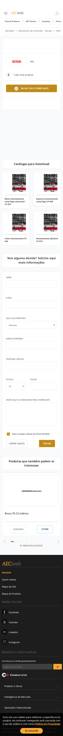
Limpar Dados (17, 443)
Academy (46, 21)
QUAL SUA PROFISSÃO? (16, 318)
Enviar (47, 443)
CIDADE (33, 379)
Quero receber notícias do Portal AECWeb (30, 434)
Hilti (58, 30)
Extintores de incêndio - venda (35, 30)
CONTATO (18, 529)
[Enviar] (57, 666)
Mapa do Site (9, 586)
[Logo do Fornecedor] (16, 61)
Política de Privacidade (47, 723)
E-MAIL (9, 297)
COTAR (44, 529)
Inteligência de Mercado (17, 696)
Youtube (13, 622)
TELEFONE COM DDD (15, 359)
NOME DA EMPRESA (14, 338)
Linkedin (13, 632)
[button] (4, 541)
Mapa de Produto (11, 593)
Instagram (14, 642)
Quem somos (9, 579)
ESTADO (9, 379)
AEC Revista (31, 21)
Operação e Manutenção (17, 707)
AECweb (9, 30)
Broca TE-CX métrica (16, 513)
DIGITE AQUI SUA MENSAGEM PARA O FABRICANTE (28, 400)
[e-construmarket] (14, 674)
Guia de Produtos (12, 21)
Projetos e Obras (13, 686)
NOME (8, 277)
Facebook (14, 612)
